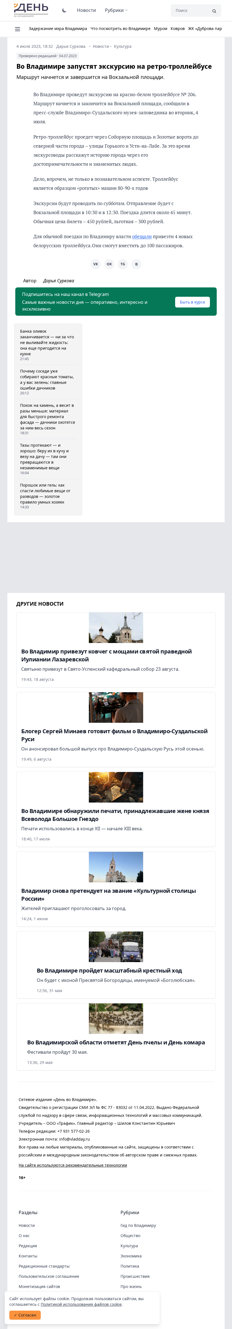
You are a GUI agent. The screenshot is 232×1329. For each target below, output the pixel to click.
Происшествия (135, 1276)
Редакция (28, 1245)
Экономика (131, 1256)
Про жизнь (131, 1286)
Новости (86, 10)
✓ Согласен (25, 1315)
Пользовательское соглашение (49, 1276)
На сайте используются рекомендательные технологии (73, 1165)
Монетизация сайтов (39, 1286)
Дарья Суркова (70, 46)
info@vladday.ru (74, 1139)
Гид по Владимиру (138, 1225)
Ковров (178, 28)
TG (123, 264)
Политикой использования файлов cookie (81, 1304)
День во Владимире (32, 10)
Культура (123, 46)
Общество (130, 1235)
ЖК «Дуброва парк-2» (209, 28)
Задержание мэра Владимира (58, 28)
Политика (130, 1266)
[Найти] (214, 10)
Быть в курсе (192, 302)
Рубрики (114, 10)
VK (95, 264)
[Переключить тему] (64, 10)
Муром (160, 28)
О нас (24, 1235)
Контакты (28, 1256)
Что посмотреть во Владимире (121, 28)
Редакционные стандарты (44, 1266)
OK (109, 264)
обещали (142, 236)
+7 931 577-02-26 (73, 1131)
